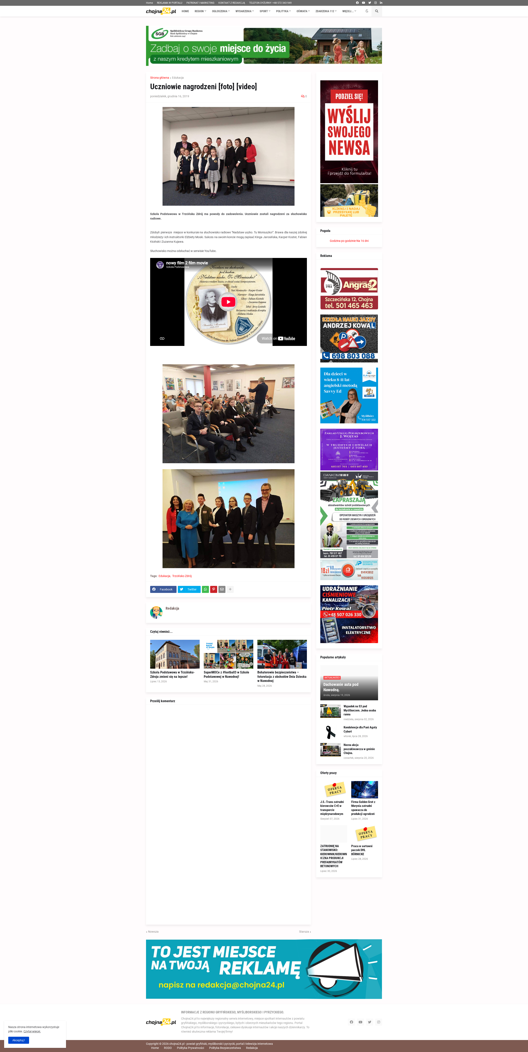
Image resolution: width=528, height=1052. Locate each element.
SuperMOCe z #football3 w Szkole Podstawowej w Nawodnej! (226, 674)
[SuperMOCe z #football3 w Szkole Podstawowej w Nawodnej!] (228, 654)
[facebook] (357, 3)
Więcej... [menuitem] (348, 11)
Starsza (304, 931)
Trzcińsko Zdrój (182, 576)
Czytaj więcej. (32, 1031)
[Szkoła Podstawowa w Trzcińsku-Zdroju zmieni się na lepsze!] (175, 654)
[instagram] (375, 3)
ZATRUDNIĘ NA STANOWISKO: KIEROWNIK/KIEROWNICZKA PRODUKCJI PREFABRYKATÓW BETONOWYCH (333, 856)
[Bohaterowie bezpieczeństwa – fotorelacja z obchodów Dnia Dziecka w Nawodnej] (282, 654)
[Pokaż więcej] (230, 589)
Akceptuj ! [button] (18, 1040)
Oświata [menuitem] (302, 11)
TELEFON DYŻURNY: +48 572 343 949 (270, 2)
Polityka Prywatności (190, 1048)
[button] (366, 11)
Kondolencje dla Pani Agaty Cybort (360, 729)
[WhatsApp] (205, 589)
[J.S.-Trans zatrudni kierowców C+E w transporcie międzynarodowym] (333, 789)
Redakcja (252, 1048)
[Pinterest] (213, 589)
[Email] (221, 589)
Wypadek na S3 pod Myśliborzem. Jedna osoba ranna (360, 710)
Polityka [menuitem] (282, 11)
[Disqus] (228, 760)
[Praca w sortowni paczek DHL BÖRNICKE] (364, 834)
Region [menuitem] (199, 11)
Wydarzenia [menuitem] (243, 11)
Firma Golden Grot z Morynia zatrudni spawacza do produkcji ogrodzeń (363, 808)
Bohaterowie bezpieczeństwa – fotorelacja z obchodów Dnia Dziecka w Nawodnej (281, 676)
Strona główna (159, 77)
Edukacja (178, 77)
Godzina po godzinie (343, 240)
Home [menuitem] (185, 11)
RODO (168, 1048)
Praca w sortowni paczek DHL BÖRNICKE (361, 850)
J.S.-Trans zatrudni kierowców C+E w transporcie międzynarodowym (332, 808)
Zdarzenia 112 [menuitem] (325, 11)
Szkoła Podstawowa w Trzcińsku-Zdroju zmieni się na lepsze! (172, 674)
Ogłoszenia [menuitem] (219, 11)
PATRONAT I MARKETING (200, 2)
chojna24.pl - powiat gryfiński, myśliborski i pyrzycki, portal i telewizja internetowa (221, 1043)
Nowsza (153, 931)
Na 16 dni (362, 240)
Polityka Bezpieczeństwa (225, 1048)
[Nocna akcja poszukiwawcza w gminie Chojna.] (330, 749)
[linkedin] (381, 3)
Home (149, 2)
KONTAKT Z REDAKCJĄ (231, 2)
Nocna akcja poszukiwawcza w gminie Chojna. (359, 749)
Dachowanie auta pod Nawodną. (340, 687)
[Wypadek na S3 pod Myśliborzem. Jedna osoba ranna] (330, 711)
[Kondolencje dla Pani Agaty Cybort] (330, 732)
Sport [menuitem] (264, 11)
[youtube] (363, 3)
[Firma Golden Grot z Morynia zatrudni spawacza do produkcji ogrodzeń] (364, 789)
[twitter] (369, 3)
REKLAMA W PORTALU (169, 2)
